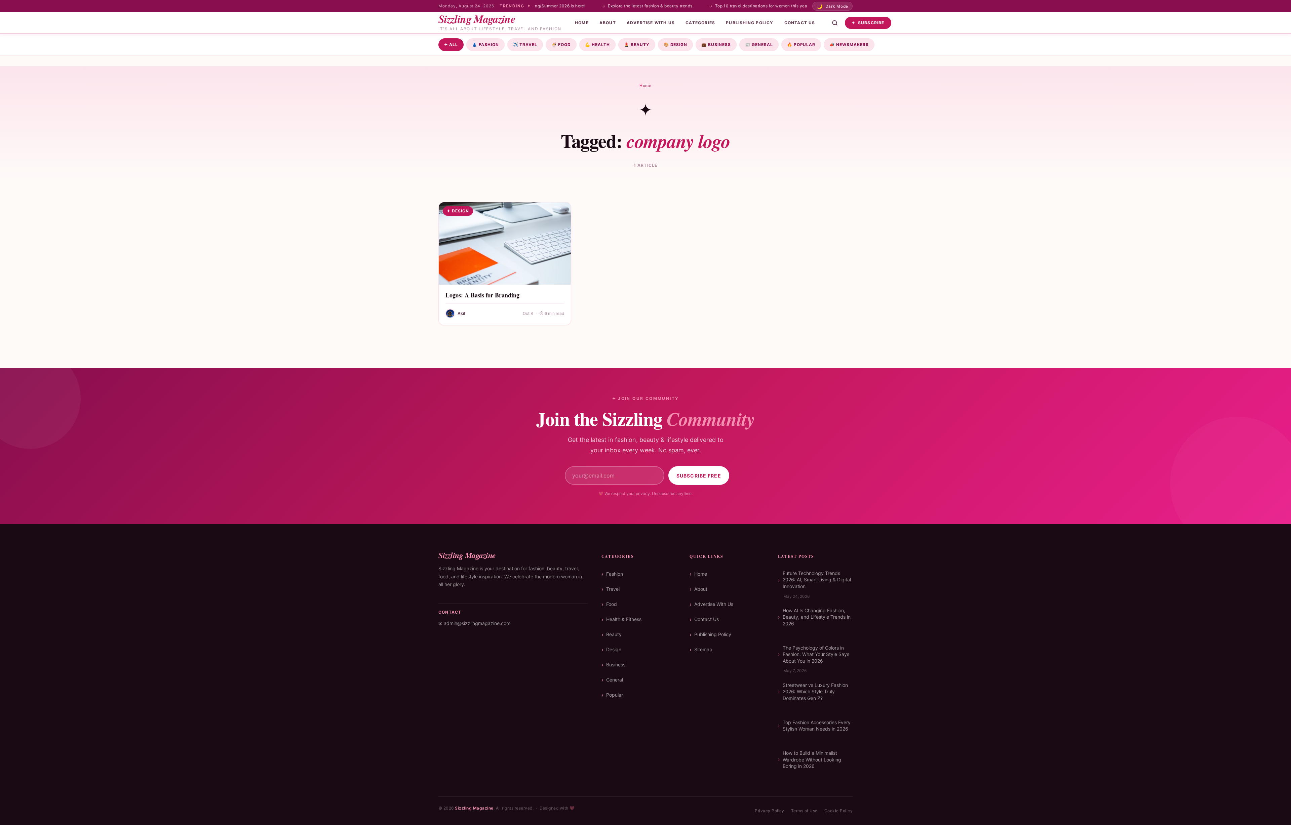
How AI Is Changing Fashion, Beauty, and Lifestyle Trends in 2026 (817, 617)
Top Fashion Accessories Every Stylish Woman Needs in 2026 (817, 725)
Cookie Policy (838, 810)
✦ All (451, 44)
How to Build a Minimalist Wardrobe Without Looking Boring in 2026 (812, 759)
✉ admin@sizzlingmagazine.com (474, 623)
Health (597, 44)
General (759, 44)
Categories (700, 22)
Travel (525, 44)
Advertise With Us (713, 604)
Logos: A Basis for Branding (482, 295)
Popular (801, 44)
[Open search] (835, 23)
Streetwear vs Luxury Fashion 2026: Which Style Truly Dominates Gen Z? (815, 691)
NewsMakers (849, 44)
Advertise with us (651, 22)
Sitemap (703, 649)
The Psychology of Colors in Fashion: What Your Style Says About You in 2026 (816, 654)
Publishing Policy (749, 22)
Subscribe (868, 22)
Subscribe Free (698, 476)
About (607, 22)
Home (582, 22)
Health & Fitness (623, 619)
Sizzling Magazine (474, 808)
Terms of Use (804, 810)
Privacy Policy (769, 810)
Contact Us (799, 22)
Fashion (485, 44)
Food (561, 44)
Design (676, 44)
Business (716, 44)
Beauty (637, 44)
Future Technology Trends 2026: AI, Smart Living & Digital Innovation (817, 579)
